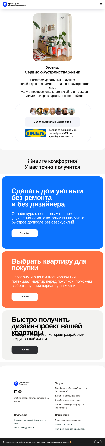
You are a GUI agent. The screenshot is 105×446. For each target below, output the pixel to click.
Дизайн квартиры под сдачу (68, 400)
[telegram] (20, 391)
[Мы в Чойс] (15, 391)
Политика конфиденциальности (70, 429)
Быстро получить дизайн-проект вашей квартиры (47, 325)
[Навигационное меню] (101, 4)
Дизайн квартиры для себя (68, 396)
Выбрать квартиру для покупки (49, 264)
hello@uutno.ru (27, 428)
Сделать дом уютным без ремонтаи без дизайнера (47, 197)
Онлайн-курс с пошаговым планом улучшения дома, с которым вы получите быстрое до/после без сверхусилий (48, 217)
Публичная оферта (64, 424)
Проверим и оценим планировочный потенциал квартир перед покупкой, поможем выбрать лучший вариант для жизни (52, 281)
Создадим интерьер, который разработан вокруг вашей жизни (48, 336)
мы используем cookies (59, 442)
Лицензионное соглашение (68, 420)
